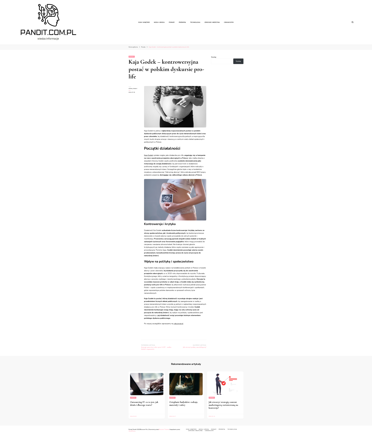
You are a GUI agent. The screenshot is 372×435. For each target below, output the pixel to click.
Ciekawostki (209, 430)
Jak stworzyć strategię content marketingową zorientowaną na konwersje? (223, 405)
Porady (131, 56)
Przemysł (222, 429)
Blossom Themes (164, 429)
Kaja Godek (148, 155)
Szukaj (213, 57)
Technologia (232, 429)
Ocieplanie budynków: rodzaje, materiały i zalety (183, 403)
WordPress (132, 431)
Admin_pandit (133, 88)
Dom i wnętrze (191, 429)
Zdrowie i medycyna (195, 430)
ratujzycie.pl (178, 323)
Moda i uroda (204, 429)
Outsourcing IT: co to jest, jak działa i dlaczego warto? (144, 403)
